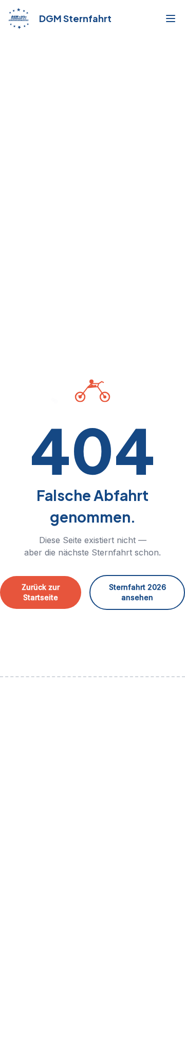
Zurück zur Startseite (41, 592)
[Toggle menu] (170, 18)
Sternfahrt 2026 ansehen (137, 592)
